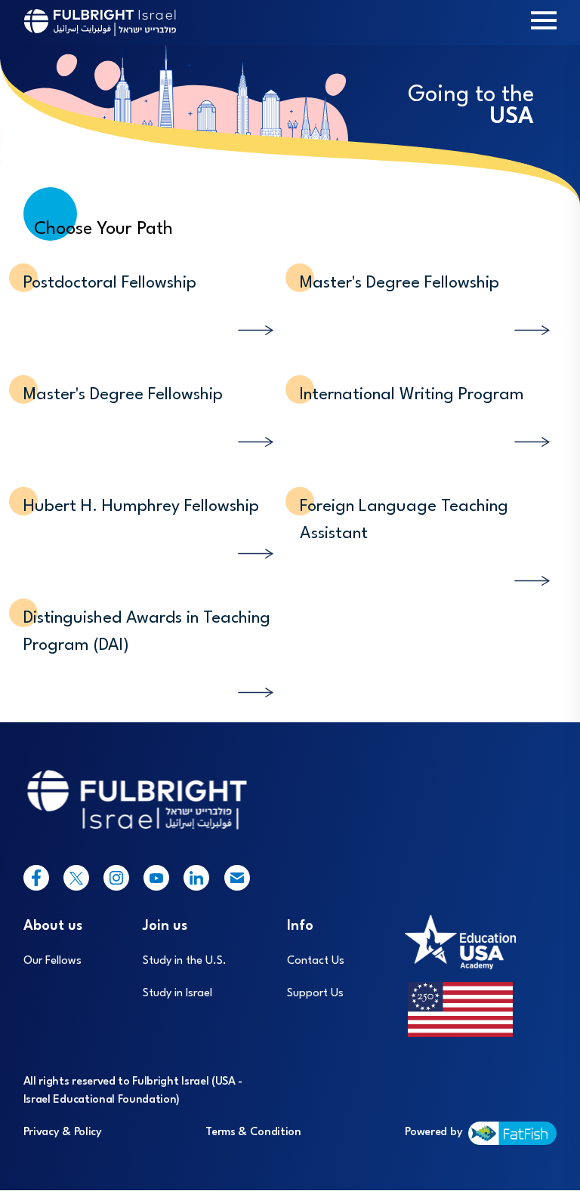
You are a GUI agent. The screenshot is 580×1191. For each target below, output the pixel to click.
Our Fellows (52, 961)
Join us (165, 926)
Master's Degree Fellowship (399, 283)
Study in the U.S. (185, 961)
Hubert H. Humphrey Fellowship (141, 506)
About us (52, 926)
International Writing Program (412, 394)
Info (300, 926)
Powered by (433, 1132)
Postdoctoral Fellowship (109, 283)
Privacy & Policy (62, 1132)
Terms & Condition (253, 1132)
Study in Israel (177, 993)
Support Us (315, 993)
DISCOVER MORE (214, 315)
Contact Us (315, 961)
